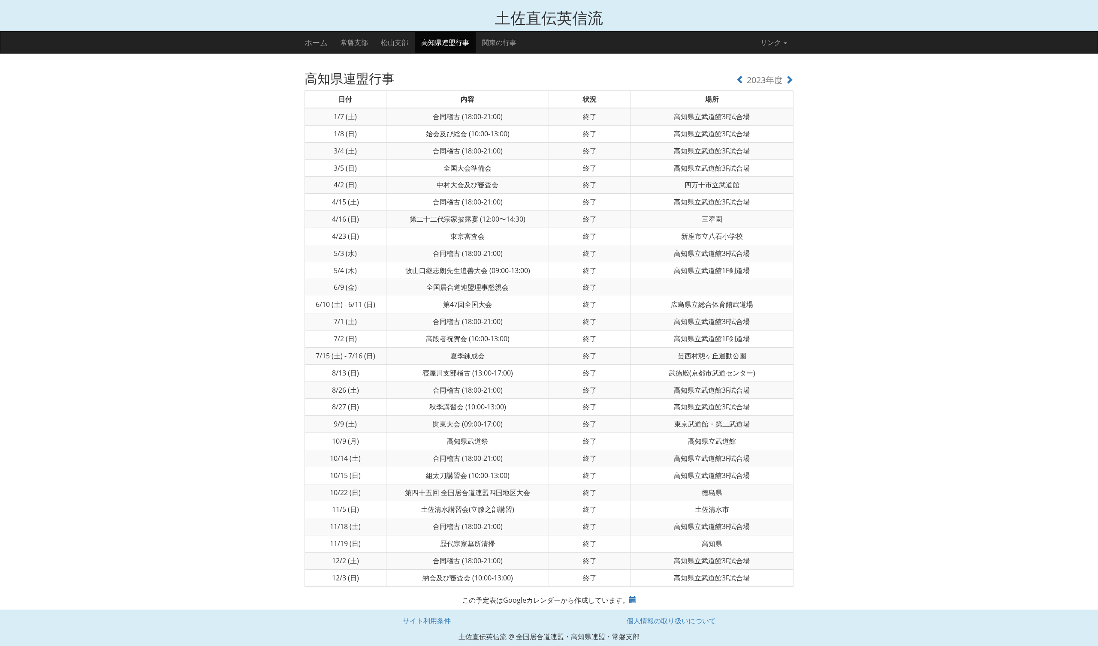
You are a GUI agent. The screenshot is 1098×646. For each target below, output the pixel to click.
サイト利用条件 (427, 620)
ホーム (316, 42)
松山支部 (394, 42)
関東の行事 (499, 42)
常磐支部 (354, 42)
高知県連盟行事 (445, 42)
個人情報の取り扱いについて (671, 620)
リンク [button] (771, 42)
